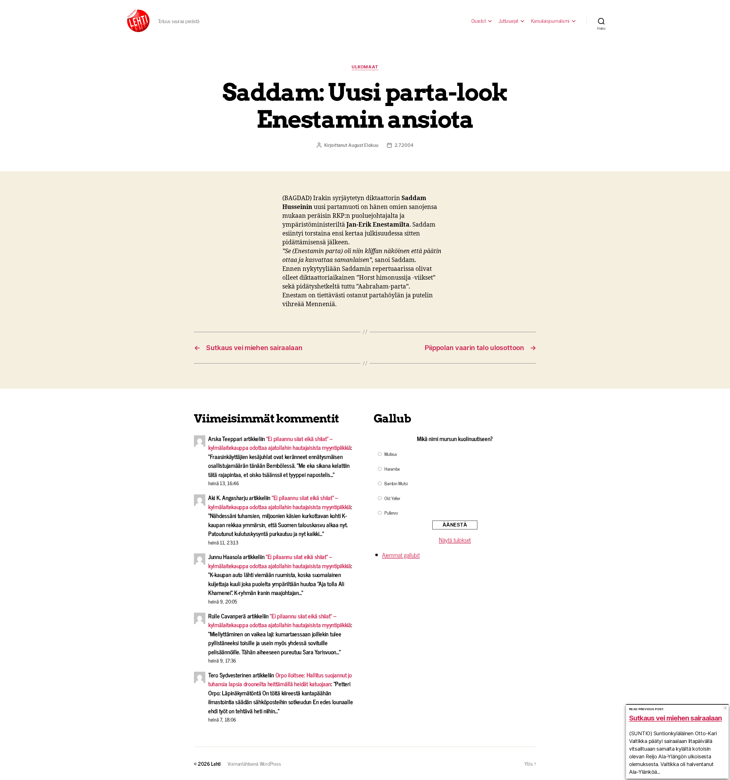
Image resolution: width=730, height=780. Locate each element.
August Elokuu (363, 145)
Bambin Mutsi (396, 483)
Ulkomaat (365, 67)
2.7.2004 (404, 145)
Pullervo (391, 512)
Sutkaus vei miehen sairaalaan (675, 718)
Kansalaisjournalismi (550, 21)
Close (725, 708)
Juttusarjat (508, 21)
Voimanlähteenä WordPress (254, 763)
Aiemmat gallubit (401, 555)
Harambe (392, 468)
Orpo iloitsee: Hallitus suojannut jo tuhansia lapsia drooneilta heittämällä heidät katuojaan (280, 679)
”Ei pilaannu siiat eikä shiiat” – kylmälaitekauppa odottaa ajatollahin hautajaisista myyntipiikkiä (279, 443)
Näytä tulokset (455, 540)
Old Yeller (392, 498)
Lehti (216, 763)
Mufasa (390, 454)
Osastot (478, 21)
